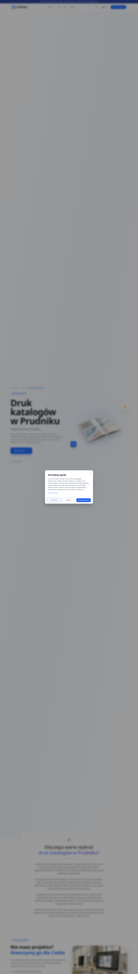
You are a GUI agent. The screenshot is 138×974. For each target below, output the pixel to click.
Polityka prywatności (53, 493)
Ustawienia (54, 500)
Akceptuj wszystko (83, 500)
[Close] (90, 473)
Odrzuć (68, 500)
